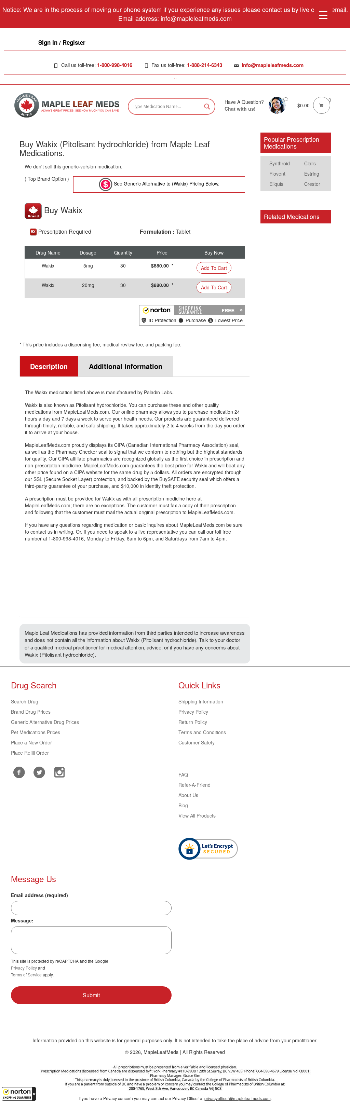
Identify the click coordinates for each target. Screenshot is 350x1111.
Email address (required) (39, 895)
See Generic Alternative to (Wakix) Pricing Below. (165, 183)
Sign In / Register (61, 42)
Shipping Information (200, 701)
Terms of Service (26, 974)
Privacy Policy (193, 711)
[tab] (48, 366)
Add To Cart (214, 267)
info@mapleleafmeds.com (273, 65)
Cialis (310, 163)
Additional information (125, 366)
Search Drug (24, 701)
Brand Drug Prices (31, 711)
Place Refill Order (30, 752)
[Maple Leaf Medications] (277, 104)
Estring (311, 173)
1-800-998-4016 (114, 65)
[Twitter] (39, 771)
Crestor (312, 183)
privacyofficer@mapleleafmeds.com (237, 1098)
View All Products (197, 815)
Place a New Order (31, 742)
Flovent (277, 173)
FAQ (183, 774)
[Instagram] (59, 771)
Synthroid (279, 163)
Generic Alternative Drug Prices (45, 721)
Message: (22, 920)
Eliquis (276, 183)
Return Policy (192, 721)
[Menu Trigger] (323, 14)
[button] (19, 1094)
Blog (183, 805)
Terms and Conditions (202, 732)
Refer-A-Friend (194, 784)
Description (49, 366)
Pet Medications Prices (35, 732)
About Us (188, 795)
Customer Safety (196, 742)
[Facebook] (19, 772)
